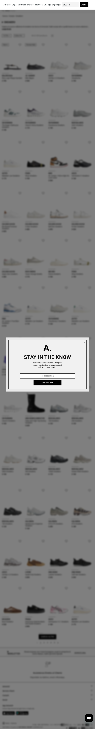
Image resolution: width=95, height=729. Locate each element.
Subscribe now (47, 383)
